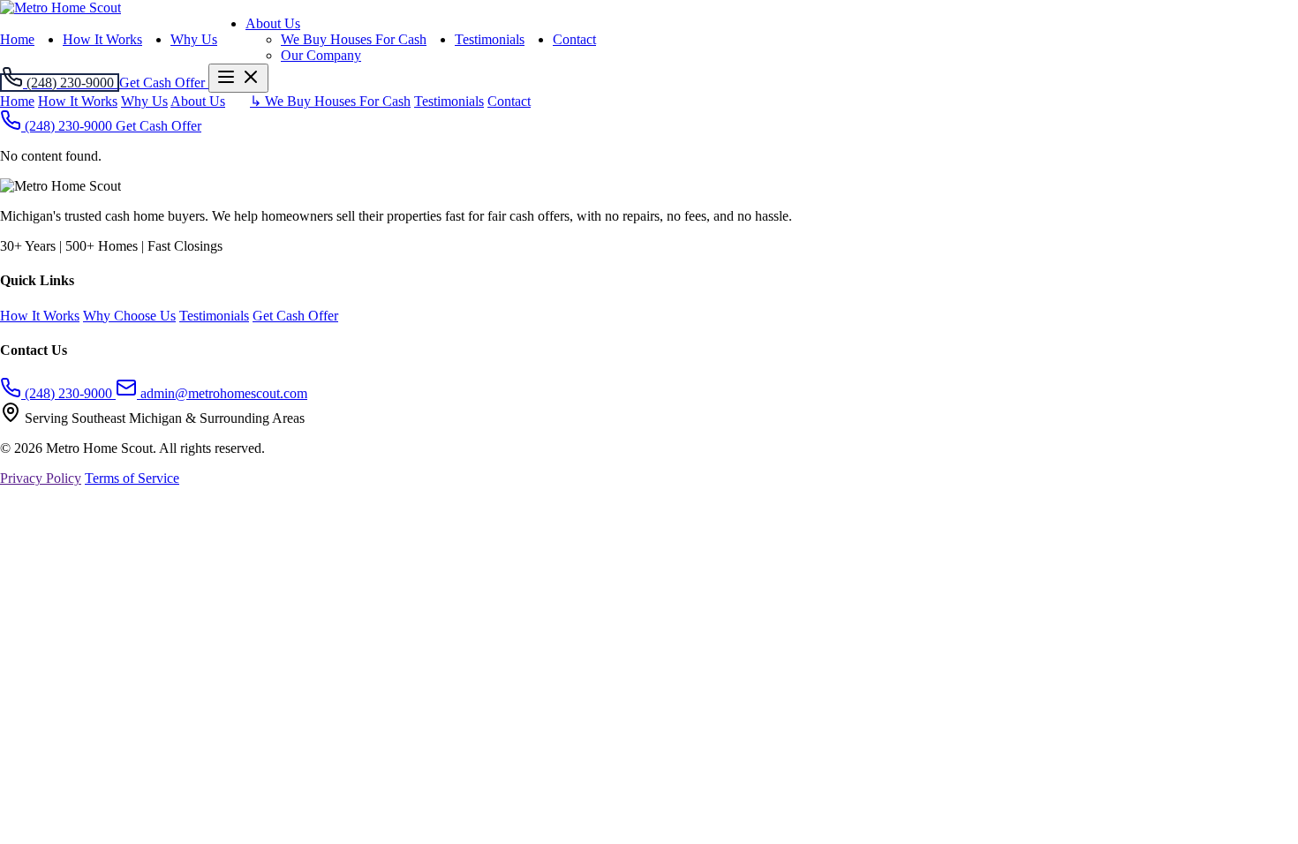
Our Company (321, 55)
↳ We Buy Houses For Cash (330, 101)
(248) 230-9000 (68, 125)
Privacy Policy (40, 478)
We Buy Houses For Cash (353, 39)
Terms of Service (132, 478)
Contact (574, 39)
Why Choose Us (129, 315)
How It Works (102, 39)
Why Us (193, 39)
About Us (272, 23)
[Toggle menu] (238, 78)
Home (17, 39)
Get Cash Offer (158, 125)
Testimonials (489, 39)
